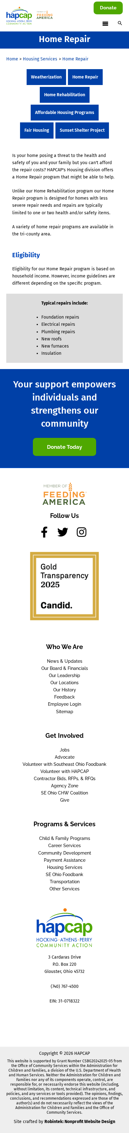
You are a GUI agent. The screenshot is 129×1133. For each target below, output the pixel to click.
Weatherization (46, 77)
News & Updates (64, 661)
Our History (64, 689)
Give (64, 800)
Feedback (64, 696)
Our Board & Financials (64, 668)
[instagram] (83, 532)
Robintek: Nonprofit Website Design (79, 1121)
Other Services (64, 888)
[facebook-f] (47, 532)
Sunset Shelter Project (82, 130)
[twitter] (66, 532)
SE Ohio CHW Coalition (64, 792)
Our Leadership (64, 675)
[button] (108, 8)
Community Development (64, 853)
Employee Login (64, 704)
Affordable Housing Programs (64, 112)
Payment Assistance (64, 860)
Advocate (65, 757)
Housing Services (64, 867)
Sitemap (64, 711)
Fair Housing (36, 130)
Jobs (65, 749)
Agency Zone (64, 785)
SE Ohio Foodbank (64, 874)
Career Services (64, 845)
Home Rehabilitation (64, 94)
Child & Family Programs (64, 838)
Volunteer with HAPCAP (64, 771)
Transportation (65, 881)
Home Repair (85, 77)
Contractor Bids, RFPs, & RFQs (64, 778)
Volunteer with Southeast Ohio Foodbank (64, 764)
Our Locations (64, 682)
